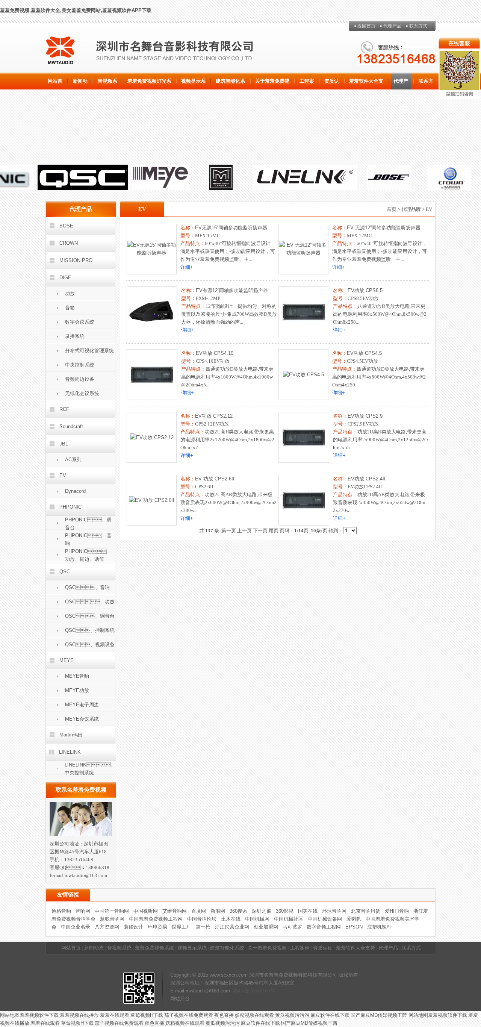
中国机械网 (257, 919)
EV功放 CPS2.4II (367, 479)
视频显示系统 (193, 83)
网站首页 (55, 83)
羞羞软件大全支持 (366, 83)
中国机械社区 (288, 919)
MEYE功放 (77, 690)
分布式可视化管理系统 (89, 350)
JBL (63, 444)
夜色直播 (224, 1015)
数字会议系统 (79, 322)
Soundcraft (71, 426)
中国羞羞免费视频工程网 (156, 919)
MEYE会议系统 (82, 719)
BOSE (66, 226)
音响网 (83, 911)
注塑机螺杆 (379, 927)
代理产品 (392, 26)
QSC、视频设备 (90, 644)
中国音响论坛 (201, 919)
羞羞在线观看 (114, 1015)
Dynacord (75, 491)
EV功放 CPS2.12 (214, 416)
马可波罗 (292, 927)
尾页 (273, 530)
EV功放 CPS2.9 (365, 416)
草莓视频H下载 (146, 1015)
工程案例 (306, 83)
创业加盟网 (266, 927)
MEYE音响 (77, 676)
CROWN (68, 243)
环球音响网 (334, 911)
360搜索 (238, 911)
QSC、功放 (90, 601)
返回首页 (366, 26)
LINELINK (70, 752)
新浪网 (217, 911)
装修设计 (133, 927)
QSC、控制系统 (90, 630)
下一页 (260, 530)
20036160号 (262, 991)
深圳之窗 (261, 911)
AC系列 (73, 459)
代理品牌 (411, 209)
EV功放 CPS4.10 (214, 353)
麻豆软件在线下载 (329, 1015)
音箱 (70, 308)
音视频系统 (107, 83)
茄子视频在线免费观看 (188, 1015)
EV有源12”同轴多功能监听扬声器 (232, 290)
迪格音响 (61, 911)
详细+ (186, 267)
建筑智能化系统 (230, 83)
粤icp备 (241, 991)
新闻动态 (80, 83)
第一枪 (203, 927)
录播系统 (75, 336)
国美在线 (308, 911)
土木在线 (230, 919)
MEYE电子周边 (82, 704)
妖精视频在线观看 (254, 1015)
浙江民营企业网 (232, 927)
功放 (70, 293)
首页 (391, 209)
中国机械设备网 (325, 919)
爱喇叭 (353, 919)
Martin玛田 (71, 735)
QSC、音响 (87, 587)
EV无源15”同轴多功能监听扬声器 (231, 227)
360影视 (284, 911)
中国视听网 (145, 911)
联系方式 (418, 26)
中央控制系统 (79, 365)
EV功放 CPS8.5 (365, 290)
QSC (64, 571)
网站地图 (10, 1015)
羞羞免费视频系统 (154, 948)
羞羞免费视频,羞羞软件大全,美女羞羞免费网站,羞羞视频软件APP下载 (75, 10)
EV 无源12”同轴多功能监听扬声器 (383, 227)
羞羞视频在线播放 (79, 1015)
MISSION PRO (75, 260)
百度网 (198, 911)
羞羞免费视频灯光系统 (149, 83)
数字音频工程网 (324, 927)
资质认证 (331, 83)
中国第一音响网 (112, 911)
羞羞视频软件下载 (39, 1015)
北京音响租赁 (365, 911)
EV (62, 475)
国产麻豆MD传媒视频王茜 (379, 1015)
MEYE (66, 660)
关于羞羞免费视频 (272, 83)
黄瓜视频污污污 (292, 1015)
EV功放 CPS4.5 (364, 353)
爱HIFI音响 (397, 911)
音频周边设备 (79, 379)
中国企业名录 (75, 927)
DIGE (65, 277)
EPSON (354, 927)
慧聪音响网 (112, 919)
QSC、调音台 (90, 616)
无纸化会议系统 (82, 393)
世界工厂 (181, 927)
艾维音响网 (174, 911)
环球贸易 (157, 927)
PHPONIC (70, 507)
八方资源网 (107, 927)
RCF (64, 409)
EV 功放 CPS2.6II (214, 479)
